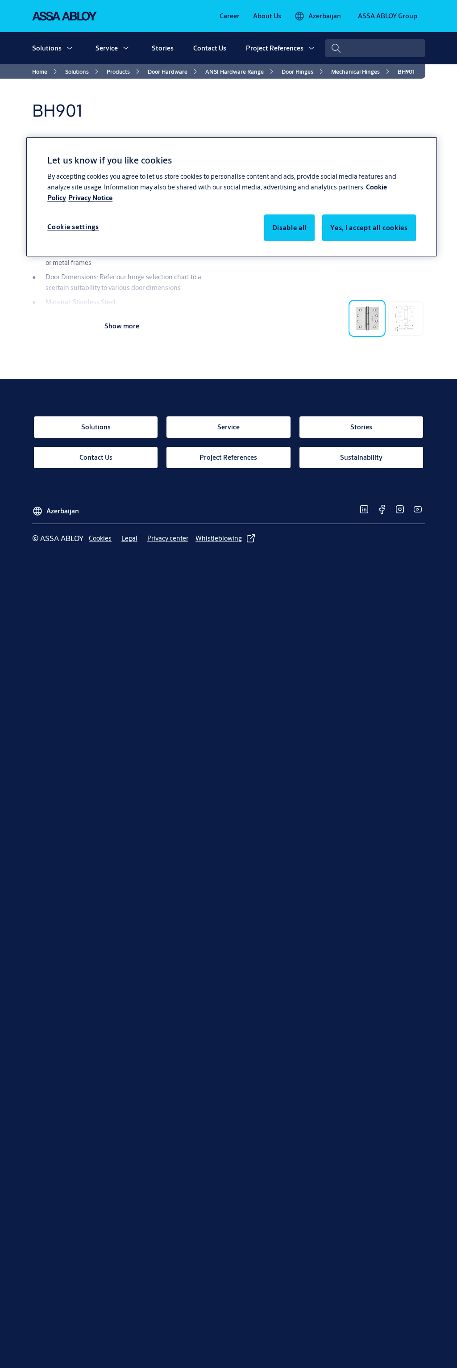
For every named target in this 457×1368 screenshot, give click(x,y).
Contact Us (209, 48)
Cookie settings (73, 226)
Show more (121, 326)
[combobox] (375, 48)
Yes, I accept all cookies (369, 227)
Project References (274, 48)
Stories (163, 48)
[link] (230, 16)
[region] (231, 196)
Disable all (289, 227)
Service (107, 48)
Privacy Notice (90, 197)
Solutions (47, 48)
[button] (69, 48)
